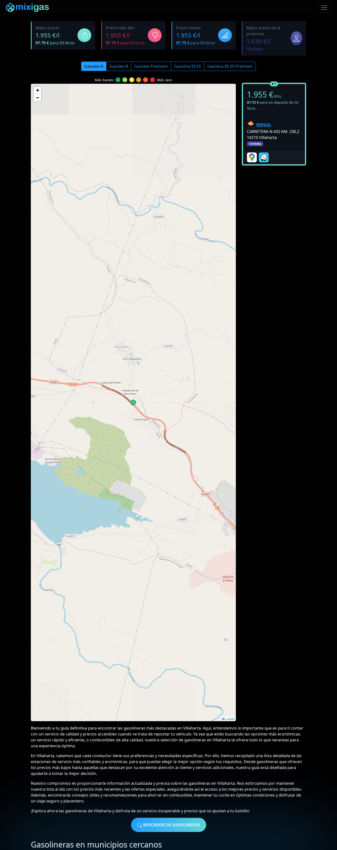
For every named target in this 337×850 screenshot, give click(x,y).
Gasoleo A (93, 66)
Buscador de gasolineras (171, 825)
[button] (37, 90)
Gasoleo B (118, 66)
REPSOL (263, 125)
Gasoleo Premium (151, 66)
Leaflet (230, 719)
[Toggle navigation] (324, 8)
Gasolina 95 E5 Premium (230, 66)
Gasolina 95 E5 (187, 66)
